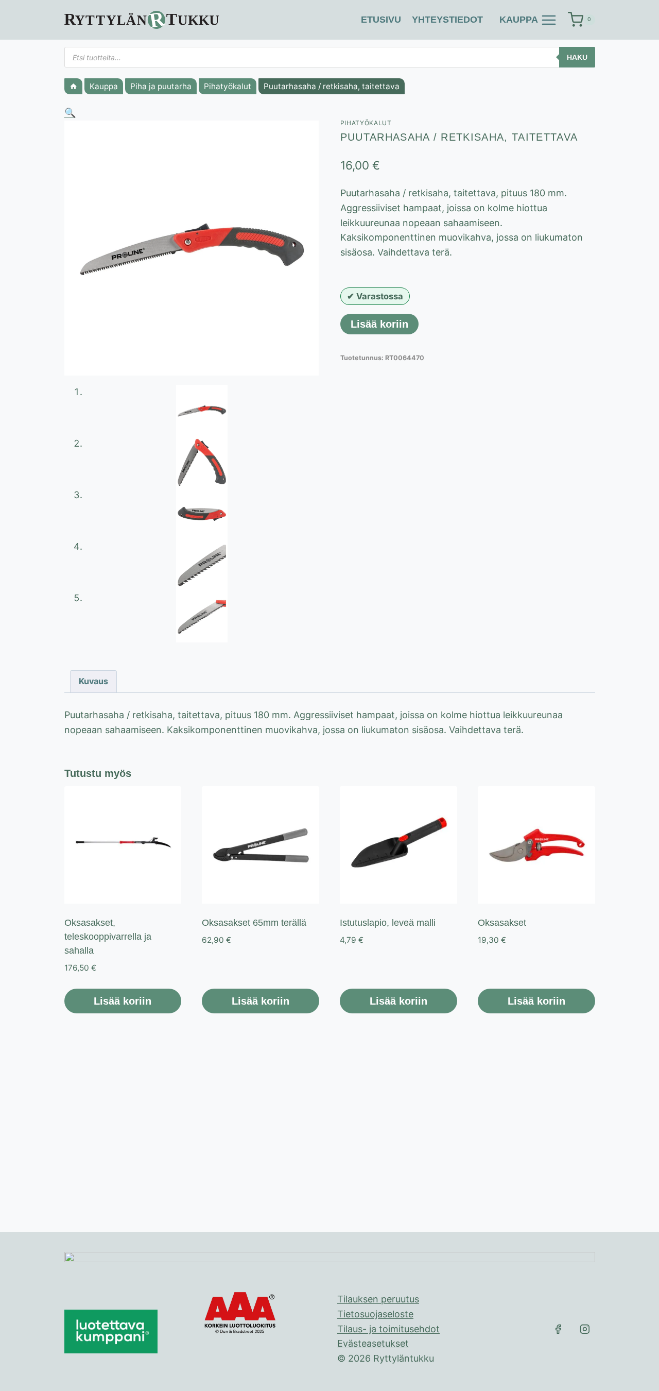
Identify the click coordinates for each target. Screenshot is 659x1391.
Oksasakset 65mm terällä (254, 923)
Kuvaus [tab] (93, 681)
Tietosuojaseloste (375, 1314)
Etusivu (381, 19)
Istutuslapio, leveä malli (388, 923)
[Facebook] (558, 1329)
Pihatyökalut (366, 123)
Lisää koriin (379, 324)
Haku (577, 57)
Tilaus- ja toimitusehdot (388, 1329)
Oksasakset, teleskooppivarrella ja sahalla (107, 937)
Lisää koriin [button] (122, 1001)
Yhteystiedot (447, 19)
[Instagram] (585, 1329)
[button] (70, 112)
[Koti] (73, 86)
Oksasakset (502, 923)
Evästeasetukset (373, 1343)
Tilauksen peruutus (378, 1299)
